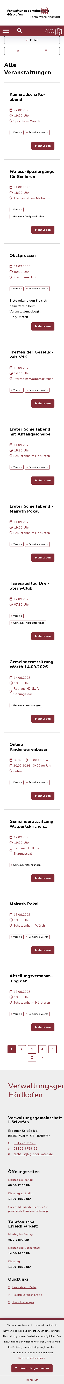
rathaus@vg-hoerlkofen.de (33, 1154)
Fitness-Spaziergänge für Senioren (32, 174)
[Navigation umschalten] (6, 30)
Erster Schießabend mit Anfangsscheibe (30, 432)
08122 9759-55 (26, 1149)
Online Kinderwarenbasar (29, 747)
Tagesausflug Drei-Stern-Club (30, 586)
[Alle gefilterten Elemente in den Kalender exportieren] (46, 51)
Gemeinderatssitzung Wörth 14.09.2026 (31, 665)
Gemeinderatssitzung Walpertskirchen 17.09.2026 (31, 824)
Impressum (32, 1379)
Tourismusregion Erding (27, 1295)
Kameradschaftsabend (27, 97)
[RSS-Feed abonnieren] (18, 51)
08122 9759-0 (24, 1143)
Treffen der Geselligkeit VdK (32, 355)
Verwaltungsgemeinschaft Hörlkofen (28, 12)
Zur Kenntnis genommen (32, 1368)
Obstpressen (23, 255)
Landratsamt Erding (24, 1287)
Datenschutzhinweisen (31, 1358)
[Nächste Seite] (42, 1057)
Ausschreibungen (23, 1302)
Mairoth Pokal (24, 904)
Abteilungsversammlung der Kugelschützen (31, 979)
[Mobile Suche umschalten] (19, 31)
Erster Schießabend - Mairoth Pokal (32, 509)
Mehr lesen (43, 146)
